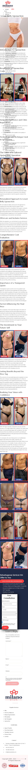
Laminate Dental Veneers (9, 141)
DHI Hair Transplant (11, 116)
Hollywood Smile (10, 135)
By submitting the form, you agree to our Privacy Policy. (8, 624)
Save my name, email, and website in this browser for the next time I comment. (14, 679)
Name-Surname (5, 601)
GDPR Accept (5, 620)
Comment (8, 641)
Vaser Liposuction (10, 71)
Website (8, 671)
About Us (8, 13)
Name (7, 658)
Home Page (6, 10)
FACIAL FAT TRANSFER (10, 51)
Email (3, 606)
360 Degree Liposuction (8, 73)
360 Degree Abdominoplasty (9, 66)
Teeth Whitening (10, 150)
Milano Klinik (21, 759)
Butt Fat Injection (10, 102)
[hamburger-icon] (12, 9)
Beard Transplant (10, 117)
